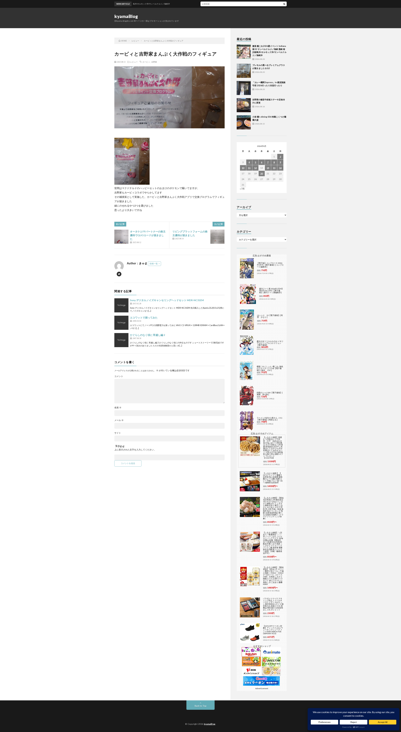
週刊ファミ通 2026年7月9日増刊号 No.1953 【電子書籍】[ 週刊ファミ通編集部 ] (271, 291)
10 (243, 168)
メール (119, 420)
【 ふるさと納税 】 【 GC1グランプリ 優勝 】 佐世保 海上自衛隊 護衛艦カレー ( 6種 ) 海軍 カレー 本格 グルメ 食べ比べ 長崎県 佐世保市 (273, 478)
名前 (117, 407)
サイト (117, 433)
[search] (284, 4)
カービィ (146, 62)
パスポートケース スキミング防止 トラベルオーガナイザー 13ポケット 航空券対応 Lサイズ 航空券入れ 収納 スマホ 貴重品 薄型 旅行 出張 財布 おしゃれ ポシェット (273, 604)
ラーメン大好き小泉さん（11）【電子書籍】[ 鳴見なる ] (270, 419)
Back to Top (200, 705)
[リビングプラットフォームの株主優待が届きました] (217, 237)
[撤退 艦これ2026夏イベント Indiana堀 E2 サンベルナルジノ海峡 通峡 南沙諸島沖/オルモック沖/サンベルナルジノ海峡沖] (244, 52)
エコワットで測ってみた (144, 317)
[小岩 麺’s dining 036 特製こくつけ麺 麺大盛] (244, 122)
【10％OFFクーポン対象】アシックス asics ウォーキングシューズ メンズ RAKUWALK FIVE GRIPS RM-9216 (273, 630)
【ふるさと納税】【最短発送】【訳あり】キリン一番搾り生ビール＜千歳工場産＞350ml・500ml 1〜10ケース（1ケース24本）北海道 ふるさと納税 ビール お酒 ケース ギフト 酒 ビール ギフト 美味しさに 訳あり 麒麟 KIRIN (273, 575)
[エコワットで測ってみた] (121, 323)
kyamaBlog (126, 16)
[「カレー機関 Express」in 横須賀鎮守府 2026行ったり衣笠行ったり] (244, 88)
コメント (118, 376)
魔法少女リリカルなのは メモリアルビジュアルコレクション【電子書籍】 (270, 343)
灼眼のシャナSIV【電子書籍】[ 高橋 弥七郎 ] (270, 393)
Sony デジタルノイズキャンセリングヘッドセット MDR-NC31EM (167, 300)
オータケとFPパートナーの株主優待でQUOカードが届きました (148, 235)
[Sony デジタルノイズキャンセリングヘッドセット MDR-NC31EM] (121, 305)
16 (280, 168)
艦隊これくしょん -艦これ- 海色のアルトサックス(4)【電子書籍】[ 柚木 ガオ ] (270, 368)
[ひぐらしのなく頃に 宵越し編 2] (121, 340)
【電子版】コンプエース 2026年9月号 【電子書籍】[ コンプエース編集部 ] (270, 265)
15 (274, 168)
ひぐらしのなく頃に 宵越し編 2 (147, 334)
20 (261, 173)
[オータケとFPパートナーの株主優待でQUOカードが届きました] (121, 237)
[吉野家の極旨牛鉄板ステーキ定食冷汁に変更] (244, 105)
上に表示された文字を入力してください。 (135, 450)
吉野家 (154, 62)
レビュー (134, 62)
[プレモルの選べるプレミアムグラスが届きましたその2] (244, 71)
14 (268, 168)
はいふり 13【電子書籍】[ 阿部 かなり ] (270, 316)
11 (249, 168)
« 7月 (242, 188)
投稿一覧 (154, 263)
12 (255, 168)
